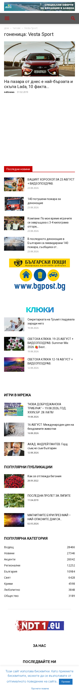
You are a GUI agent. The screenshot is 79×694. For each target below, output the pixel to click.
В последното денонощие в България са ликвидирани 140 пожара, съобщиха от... (48, 243)
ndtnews (9, 91)
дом (6, 28)
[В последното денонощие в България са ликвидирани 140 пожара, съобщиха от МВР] (14, 244)
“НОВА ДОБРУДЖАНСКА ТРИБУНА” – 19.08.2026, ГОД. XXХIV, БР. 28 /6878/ (47, 408)
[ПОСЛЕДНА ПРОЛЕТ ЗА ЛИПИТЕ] (14, 501)
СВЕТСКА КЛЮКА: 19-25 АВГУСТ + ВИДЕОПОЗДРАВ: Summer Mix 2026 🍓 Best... (50, 343)
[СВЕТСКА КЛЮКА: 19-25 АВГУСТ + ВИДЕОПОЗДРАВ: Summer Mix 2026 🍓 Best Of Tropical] (14, 344)
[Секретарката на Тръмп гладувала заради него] (14, 324)
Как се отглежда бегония (44, 476)
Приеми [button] (65, 681)
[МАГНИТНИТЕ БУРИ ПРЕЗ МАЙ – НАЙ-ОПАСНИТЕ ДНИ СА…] (14, 520)
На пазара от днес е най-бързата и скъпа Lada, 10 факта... (38, 84)
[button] (6, 18)
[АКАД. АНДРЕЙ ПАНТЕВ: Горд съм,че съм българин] (14, 449)
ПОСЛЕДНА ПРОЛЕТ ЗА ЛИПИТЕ (49, 495)
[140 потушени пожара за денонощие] (14, 204)
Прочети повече (40, 688)
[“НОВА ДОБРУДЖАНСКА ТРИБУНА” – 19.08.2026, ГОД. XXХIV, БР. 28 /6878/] (14, 409)
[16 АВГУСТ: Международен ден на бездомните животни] (14, 430)
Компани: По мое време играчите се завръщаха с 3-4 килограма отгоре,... (50, 222)
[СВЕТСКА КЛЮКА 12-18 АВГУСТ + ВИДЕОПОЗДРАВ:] (14, 364)
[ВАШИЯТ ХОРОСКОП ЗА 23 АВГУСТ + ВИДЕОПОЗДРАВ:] (14, 184)
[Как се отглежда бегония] (14, 481)
